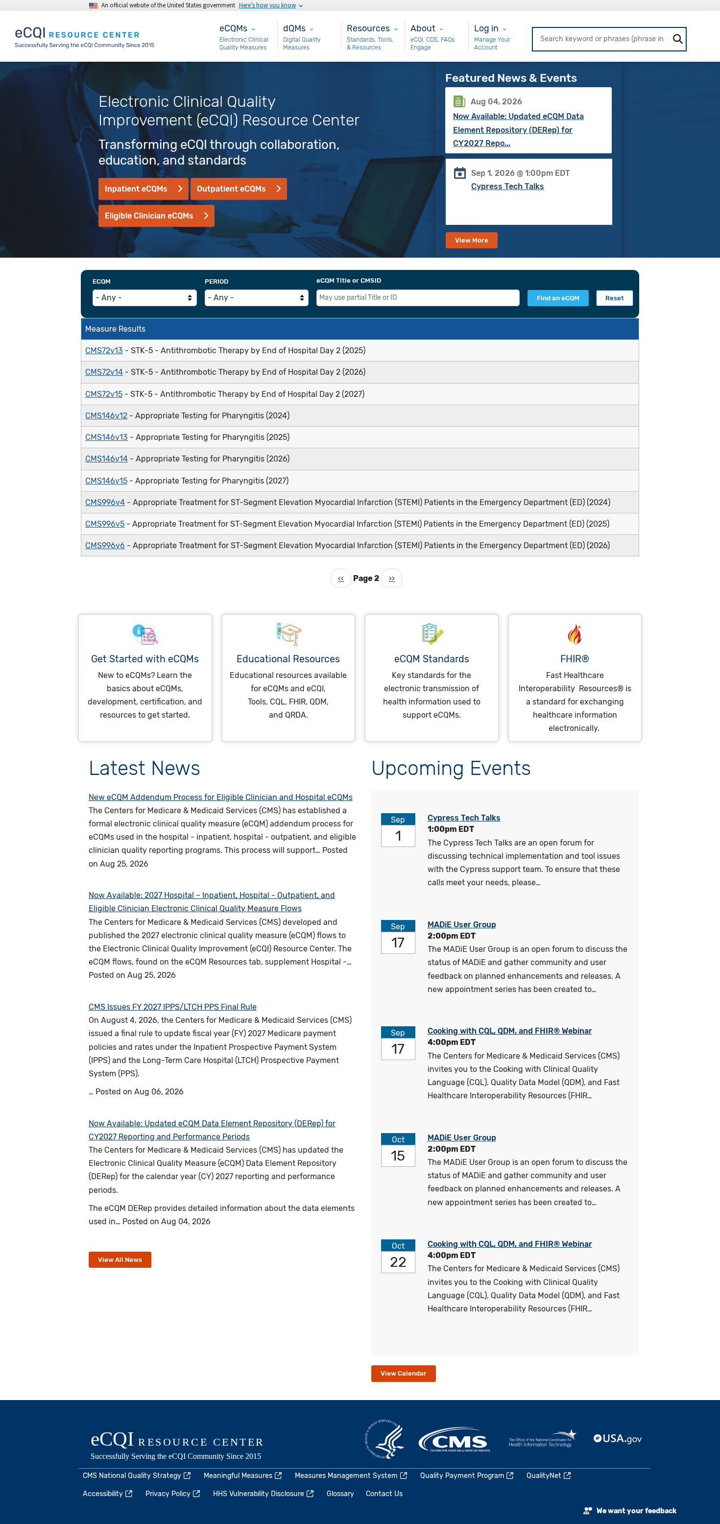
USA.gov (618, 1439)
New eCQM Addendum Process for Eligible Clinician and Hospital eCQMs (221, 797)
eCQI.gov (189, 1446)
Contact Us (384, 1494)
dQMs (294, 28)
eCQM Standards (431, 659)
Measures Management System (346, 1476)
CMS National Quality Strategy (132, 1476)
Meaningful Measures (238, 1476)
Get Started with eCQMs (145, 659)
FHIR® (574, 659)
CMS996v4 (105, 502)
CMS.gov (455, 1439)
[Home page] (85, 35)
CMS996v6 (105, 545)
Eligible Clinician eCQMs (149, 215)
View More (471, 240)
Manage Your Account (492, 43)
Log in (486, 28)
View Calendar (404, 1373)
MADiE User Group (462, 924)
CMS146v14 (106, 458)
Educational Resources (288, 659)
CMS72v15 (103, 394)
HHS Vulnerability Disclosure (258, 1494)
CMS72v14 (104, 372)
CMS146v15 (106, 480)
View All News (120, 1259)
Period (216, 281)
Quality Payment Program (462, 1476)
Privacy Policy (168, 1494)
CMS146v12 (106, 415)
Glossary (340, 1494)
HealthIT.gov (542, 1439)
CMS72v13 (104, 350)
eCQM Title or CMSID (348, 280)
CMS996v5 (104, 524)
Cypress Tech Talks (507, 186)
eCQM (102, 281)
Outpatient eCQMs (231, 189)
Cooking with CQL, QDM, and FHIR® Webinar (510, 1031)
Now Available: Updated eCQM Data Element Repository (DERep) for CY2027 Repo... (518, 129)
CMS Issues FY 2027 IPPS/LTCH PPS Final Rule (173, 1007)
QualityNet (544, 1476)
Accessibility (103, 1494)
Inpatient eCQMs (136, 189)
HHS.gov (384, 1439)
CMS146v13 (106, 437)
